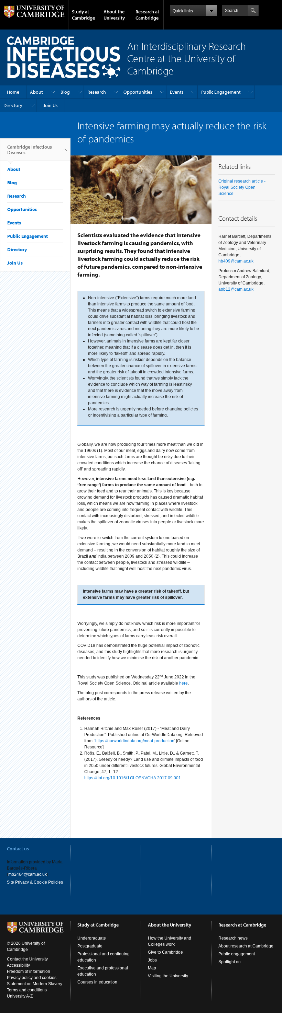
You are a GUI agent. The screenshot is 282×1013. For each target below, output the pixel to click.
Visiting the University (168, 976)
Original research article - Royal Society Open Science (241, 187)
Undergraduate (91, 938)
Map (152, 968)
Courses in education (97, 982)
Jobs (152, 960)
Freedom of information (28, 971)
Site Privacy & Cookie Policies (35, 882)
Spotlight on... (231, 961)
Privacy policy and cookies (31, 977)
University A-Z (20, 996)
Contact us (18, 849)
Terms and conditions (27, 990)
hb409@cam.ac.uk (235, 261)
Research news (233, 938)
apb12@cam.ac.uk (235, 289)
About (36, 92)
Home (13, 92)
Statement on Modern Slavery (34, 983)
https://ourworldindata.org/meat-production (134, 740)
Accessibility (18, 965)
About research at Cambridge (245, 946)
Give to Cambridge (165, 952)
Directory (12, 105)
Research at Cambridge (147, 15)
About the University (114, 15)
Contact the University (27, 959)
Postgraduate (89, 946)
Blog (65, 92)
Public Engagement (221, 92)
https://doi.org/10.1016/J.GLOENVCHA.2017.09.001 (132, 778)
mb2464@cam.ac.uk (27, 874)
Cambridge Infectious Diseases (29, 149)
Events (177, 92)
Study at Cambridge (83, 15)
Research (96, 92)
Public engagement (236, 954)
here (183, 683)
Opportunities (137, 92)
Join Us (50, 105)
